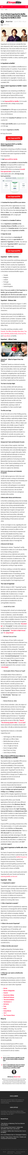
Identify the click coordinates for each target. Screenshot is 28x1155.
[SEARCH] (26, 6)
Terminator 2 (7, 1002)
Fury (4, 1006)
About (4, 1151)
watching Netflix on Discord (9, 876)
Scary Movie (6, 336)
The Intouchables (8, 999)
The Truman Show (9, 1015)
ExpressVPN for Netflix (10, 159)
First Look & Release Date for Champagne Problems (13, 1134)
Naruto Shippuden (9, 990)
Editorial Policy (11, 1151)
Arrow (5, 988)
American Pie (22, 333)
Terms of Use (10, 1153)
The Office (9, 331)
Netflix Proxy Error (21, 857)
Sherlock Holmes (8, 997)
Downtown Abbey (8, 995)
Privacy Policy (18, 1153)
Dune (4, 1008)
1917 (4, 1013)
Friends (3, 331)
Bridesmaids (14, 333)
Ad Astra (6, 1004)
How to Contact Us (20, 1151)
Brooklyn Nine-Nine (18, 331)
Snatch (5, 993)
